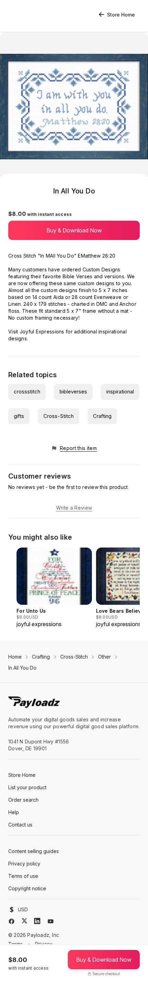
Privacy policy (24, 863)
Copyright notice (27, 888)
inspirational (120, 391)
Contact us (20, 825)
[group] (54, 588)
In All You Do (22, 668)
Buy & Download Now (74, 230)
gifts (19, 416)
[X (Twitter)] (24, 921)
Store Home (121, 15)
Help (13, 812)
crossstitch (27, 391)
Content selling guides (33, 851)
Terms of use (23, 876)
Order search (23, 800)
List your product (27, 787)
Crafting (102, 416)
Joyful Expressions (42, 331)
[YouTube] (50, 921)
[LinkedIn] (37, 921)
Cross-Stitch (58, 416)
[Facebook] (11, 921)
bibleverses (73, 391)
